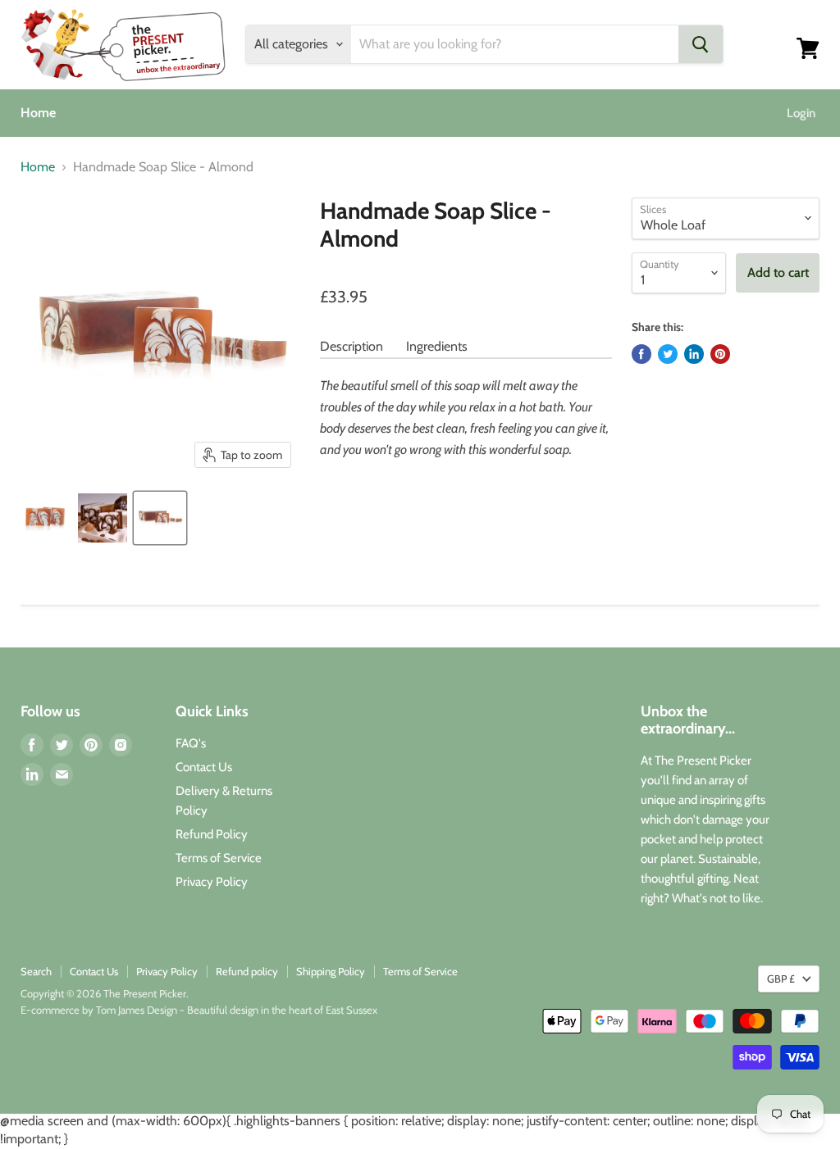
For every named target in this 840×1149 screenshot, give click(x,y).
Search (36, 971)
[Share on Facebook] (641, 354)
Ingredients (437, 346)
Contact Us (204, 767)
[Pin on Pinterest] (720, 354)
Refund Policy (212, 834)
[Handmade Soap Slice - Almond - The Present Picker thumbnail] (45, 518)
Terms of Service (219, 858)
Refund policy (247, 971)
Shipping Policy (330, 971)
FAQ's (191, 743)
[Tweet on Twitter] (668, 354)
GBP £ (781, 978)
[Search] (700, 44)
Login (801, 113)
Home (38, 112)
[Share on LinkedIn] (694, 354)
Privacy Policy (212, 881)
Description (351, 346)
